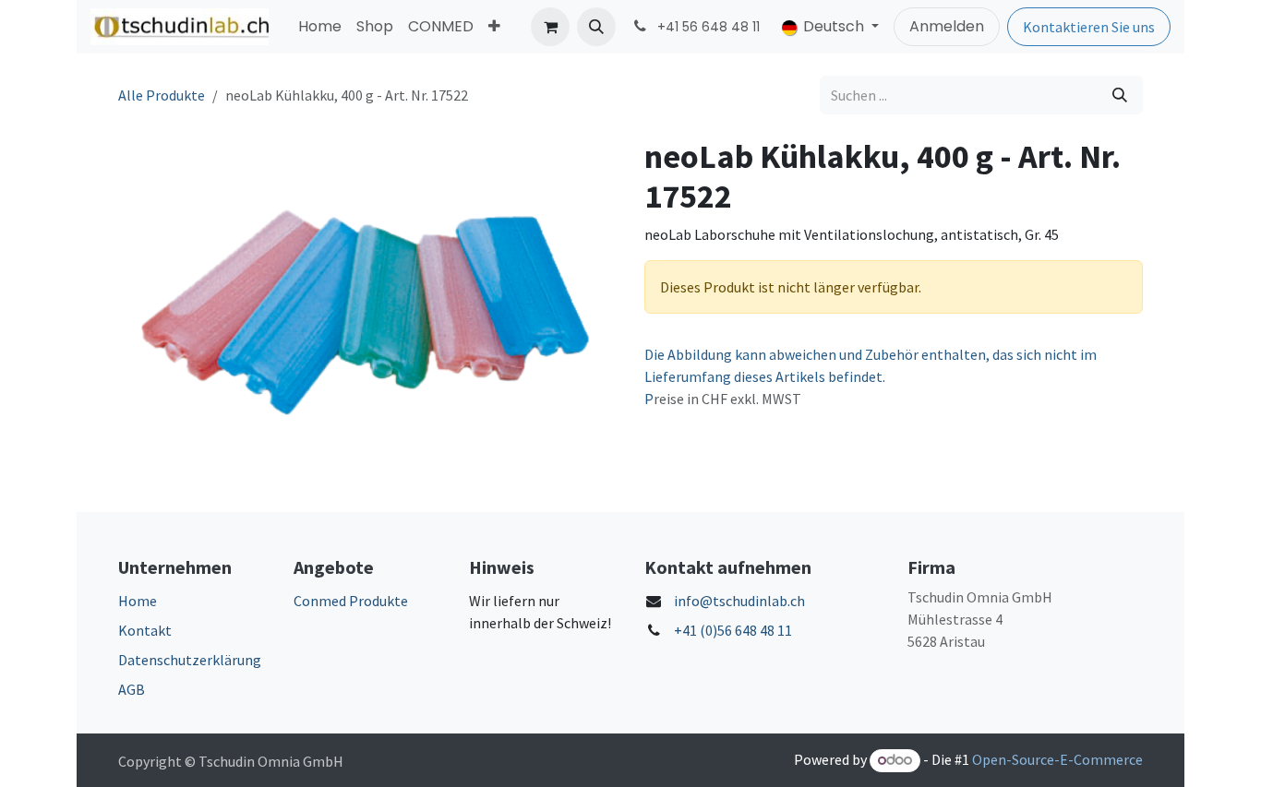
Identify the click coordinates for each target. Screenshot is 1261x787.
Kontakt (145, 630)
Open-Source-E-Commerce (1057, 759)
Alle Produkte (161, 95)
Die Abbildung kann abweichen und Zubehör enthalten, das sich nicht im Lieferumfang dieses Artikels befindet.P (870, 376)
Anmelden (946, 26)
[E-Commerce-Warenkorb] (550, 26)
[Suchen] (1120, 95)
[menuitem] (320, 26)
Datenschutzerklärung (189, 659)
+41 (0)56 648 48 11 (733, 630)
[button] (596, 26)
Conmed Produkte (351, 600)
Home (137, 600)
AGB (131, 689)
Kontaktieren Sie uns (1089, 27)
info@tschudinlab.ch (739, 600)
